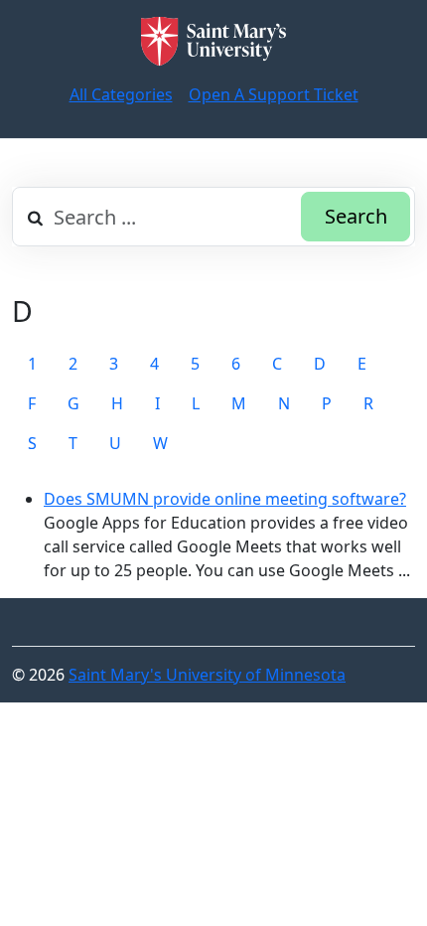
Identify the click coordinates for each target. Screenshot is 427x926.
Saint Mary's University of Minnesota (207, 675)
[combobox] (213, 216)
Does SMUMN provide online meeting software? (225, 499)
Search (356, 216)
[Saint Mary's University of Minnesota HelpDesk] (213, 41)
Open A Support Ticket (273, 94)
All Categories (121, 94)
